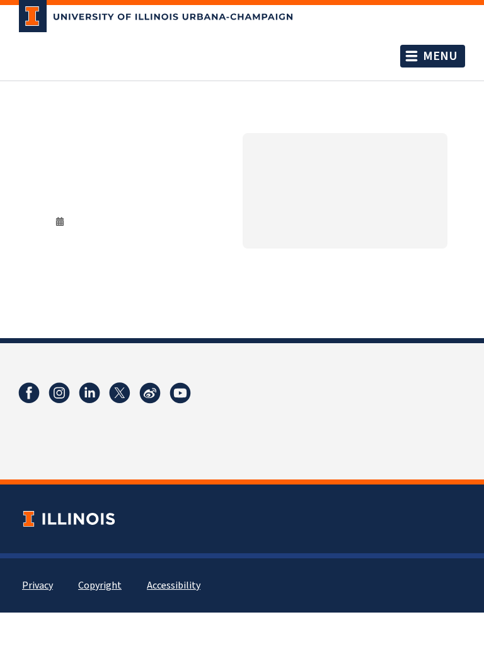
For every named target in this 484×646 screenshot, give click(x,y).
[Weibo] (150, 393)
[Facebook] (29, 393)
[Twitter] (120, 393)
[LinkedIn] (89, 393)
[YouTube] (180, 393)
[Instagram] (59, 393)
